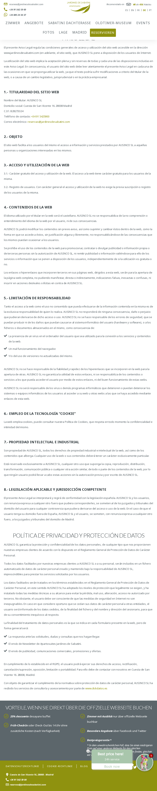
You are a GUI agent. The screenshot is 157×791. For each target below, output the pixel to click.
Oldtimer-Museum (113, 23)
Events (143, 23)
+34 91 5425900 (40, 116)
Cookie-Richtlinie (60, 766)
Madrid (79, 32)
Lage (63, 32)
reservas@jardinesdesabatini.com (26, 4)
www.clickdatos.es (96, 688)
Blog (84, 766)
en (132, 10)
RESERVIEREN (102, 32)
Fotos (48, 32)
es (126, 10)
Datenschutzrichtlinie (22, 766)
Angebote (34, 23)
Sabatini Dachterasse (69, 23)
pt (150, 10)
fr (138, 10)
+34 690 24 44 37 (17, 14)
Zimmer (13, 23)
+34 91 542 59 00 (17, 9)
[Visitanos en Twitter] (135, 767)
